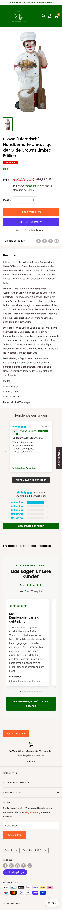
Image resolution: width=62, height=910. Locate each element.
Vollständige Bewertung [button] (24, 468)
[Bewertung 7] (34, 691)
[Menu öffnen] (4, 16)
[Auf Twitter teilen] (50, 241)
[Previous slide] (5, 451)
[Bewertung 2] (22, 691)
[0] (56, 16)
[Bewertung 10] (41, 691)
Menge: (7, 200)
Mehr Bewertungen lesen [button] (31, 479)
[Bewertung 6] (32, 691)
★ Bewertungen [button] (59, 458)
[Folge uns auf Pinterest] (23, 865)
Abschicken (15, 835)
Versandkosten (33, 185)
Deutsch (8, 850)
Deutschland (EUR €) (32, 850)
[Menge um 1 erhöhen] (33, 200)
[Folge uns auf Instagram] (17, 865)
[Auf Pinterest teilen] (44, 241)
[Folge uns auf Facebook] (5, 865)
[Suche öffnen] (43, 16)
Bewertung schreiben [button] (31, 525)
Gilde (6, 169)
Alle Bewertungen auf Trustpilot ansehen (31, 703)
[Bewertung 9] (39, 691)
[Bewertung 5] (30, 691)
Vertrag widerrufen (16, 733)
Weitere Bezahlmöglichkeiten (31, 230)
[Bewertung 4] (27, 691)
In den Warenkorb (31, 211)
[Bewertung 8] (37, 691)
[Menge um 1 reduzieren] (16, 200)
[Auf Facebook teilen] (38, 241)
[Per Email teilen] (56, 241)
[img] (19, 426)
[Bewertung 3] (25, 691)
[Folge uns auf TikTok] (29, 865)
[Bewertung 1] (20, 691)
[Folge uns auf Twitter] (11, 865)
